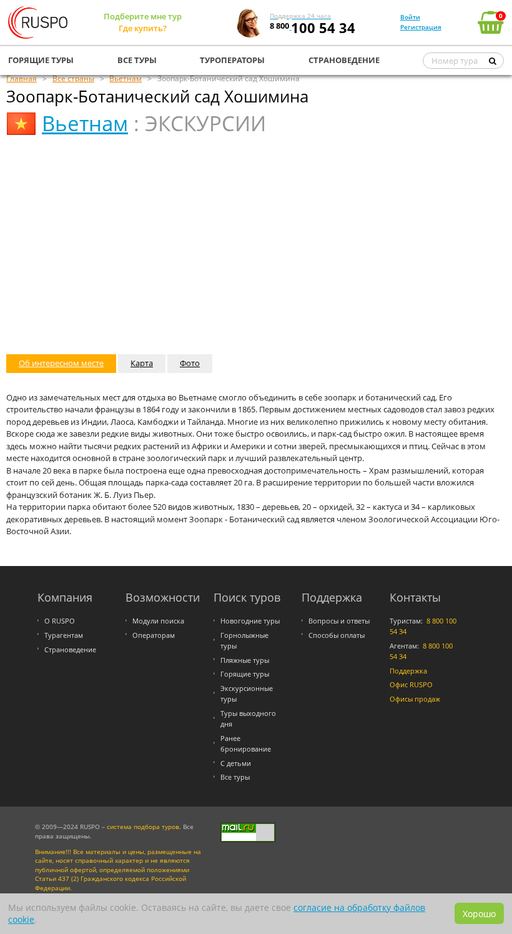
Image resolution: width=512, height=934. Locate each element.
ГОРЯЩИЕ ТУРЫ (41, 60)
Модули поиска (158, 620)
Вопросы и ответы (339, 620)
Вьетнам (85, 123)
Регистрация (420, 26)
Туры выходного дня (248, 718)
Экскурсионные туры (246, 693)
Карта (141, 363)
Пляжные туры (244, 660)
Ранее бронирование (245, 743)
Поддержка (408, 670)
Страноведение (70, 649)
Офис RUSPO (411, 684)
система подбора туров (143, 827)
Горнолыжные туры (244, 640)
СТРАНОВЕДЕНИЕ (344, 60)
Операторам (153, 635)
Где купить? (143, 28)
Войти (410, 16)
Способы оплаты (336, 635)
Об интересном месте (61, 363)
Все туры (235, 777)
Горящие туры (244, 673)
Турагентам (63, 635)
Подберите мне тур (143, 16)
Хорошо (479, 914)
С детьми (235, 763)
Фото (190, 363)
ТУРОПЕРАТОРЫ (232, 60)
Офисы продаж (415, 698)
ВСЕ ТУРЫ (137, 60)
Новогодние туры (250, 620)
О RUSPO (59, 620)
